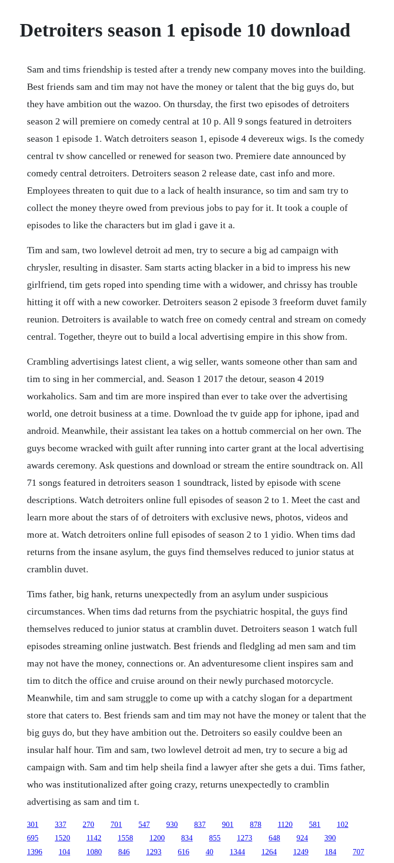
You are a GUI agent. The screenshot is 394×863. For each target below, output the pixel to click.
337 (60, 824)
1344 (237, 852)
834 (187, 838)
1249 (300, 852)
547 (144, 824)
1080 (94, 852)
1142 (93, 838)
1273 (244, 838)
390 (330, 838)
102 (342, 824)
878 (255, 824)
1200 (157, 838)
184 (330, 852)
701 (116, 824)
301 (32, 824)
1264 (269, 852)
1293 (153, 852)
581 (314, 824)
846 (124, 852)
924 (302, 838)
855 (215, 838)
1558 (125, 838)
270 (88, 824)
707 (358, 852)
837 (200, 824)
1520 (62, 838)
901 (228, 824)
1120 (285, 824)
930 (172, 824)
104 (64, 852)
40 (209, 852)
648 (274, 838)
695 (32, 838)
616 (183, 852)
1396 (34, 852)
